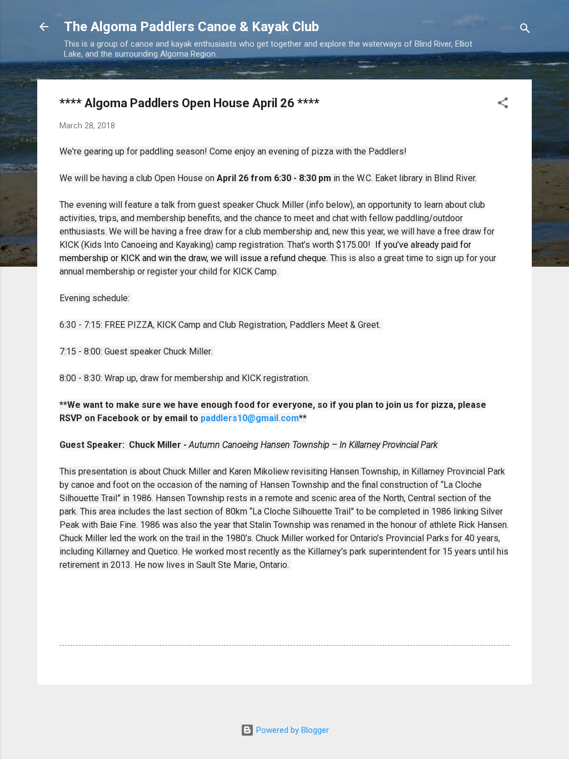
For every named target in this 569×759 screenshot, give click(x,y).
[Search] (525, 30)
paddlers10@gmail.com (250, 418)
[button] (503, 104)
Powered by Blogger (291, 730)
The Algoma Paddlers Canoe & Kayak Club (191, 26)
